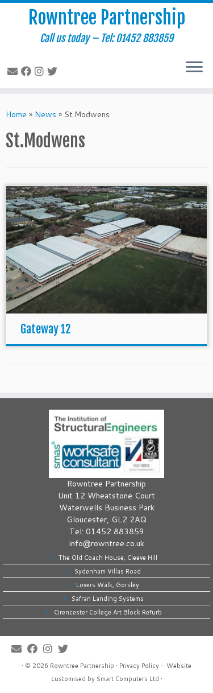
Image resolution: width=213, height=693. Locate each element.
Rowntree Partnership (106, 17)
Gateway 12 (45, 329)
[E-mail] (14, 71)
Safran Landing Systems (108, 598)
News (45, 114)
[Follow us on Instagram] (41, 71)
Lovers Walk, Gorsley (107, 584)
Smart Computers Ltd (128, 678)
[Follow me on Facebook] (28, 71)
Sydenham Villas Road (107, 571)
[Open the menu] (194, 67)
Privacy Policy (139, 665)
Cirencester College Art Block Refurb (108, 612)
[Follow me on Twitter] (54, 71)
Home (16, 114)
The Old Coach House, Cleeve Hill (108, 557)
